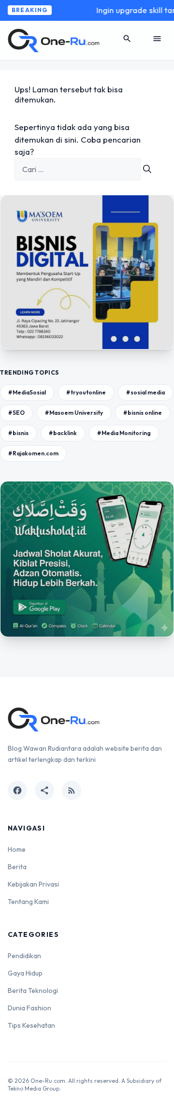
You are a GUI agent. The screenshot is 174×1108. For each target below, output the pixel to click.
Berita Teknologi (33, 990)
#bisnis (18, 433)
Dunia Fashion (29, 1008)
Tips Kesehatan (31, 1025)
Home (17, 849)
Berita (17, 866)
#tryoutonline (86, 392)
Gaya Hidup (25, 973)
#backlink (63, 433)
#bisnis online (142, 412)
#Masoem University (74, 412)
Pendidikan (24, 955)
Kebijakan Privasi (33, 884)
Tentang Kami (28, 901)
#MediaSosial (27, 392)
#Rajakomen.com (33, 453)
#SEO (16, 412)
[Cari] (147, 169)
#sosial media (145, 392)
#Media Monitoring (124, 433)
